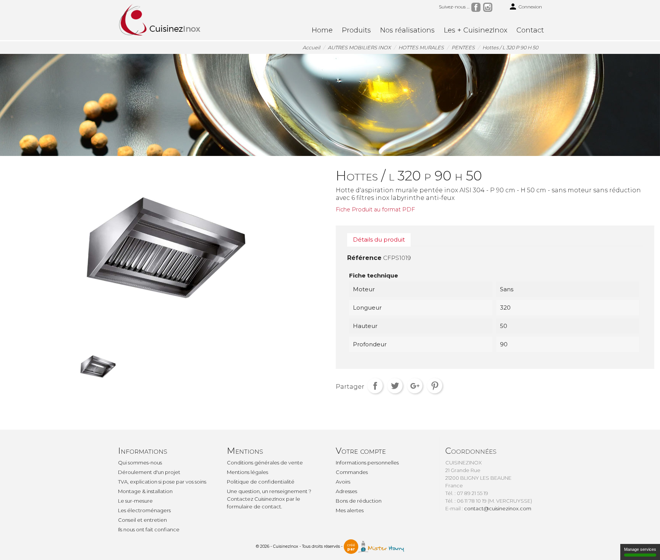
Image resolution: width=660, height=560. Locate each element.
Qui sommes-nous (140, 462)
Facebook (475, 7)
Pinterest (434, 385)
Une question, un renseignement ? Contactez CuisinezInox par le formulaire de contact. (269, 499)
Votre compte (361, 451)
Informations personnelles (367, 462)
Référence (364, 257)
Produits (356, 30)
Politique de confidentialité (260, 482)
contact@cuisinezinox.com (497, 508)
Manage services (640, 549)
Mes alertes (350, 510)
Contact (530, 30)
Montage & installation (145, 491)
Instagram (487, 7)
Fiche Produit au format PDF (375, 209)
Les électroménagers (144, 510)
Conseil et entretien (142, 520)
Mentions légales (247, 472)
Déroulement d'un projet (149, 472)
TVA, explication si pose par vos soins (162, 482)
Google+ (414, 385)
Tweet (395, 385)
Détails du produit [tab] (379, 239)
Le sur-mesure (135, 501)
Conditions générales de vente (265, 462)
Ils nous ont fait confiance (149, 529)
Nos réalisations (407, 30)
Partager (375, 385)
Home (322, 30)
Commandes (352, 472)
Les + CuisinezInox (475, 30)
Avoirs (343, 482)
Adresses (346, 491)
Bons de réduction (359, 501)
